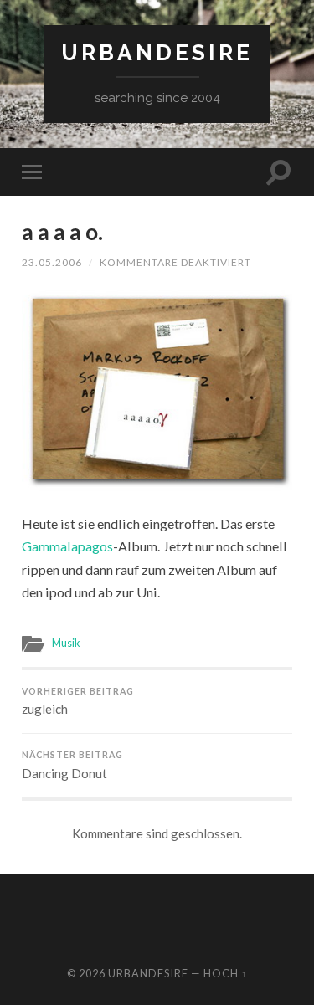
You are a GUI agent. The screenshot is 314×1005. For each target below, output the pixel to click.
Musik (66, 642)
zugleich (78, 701)
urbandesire (157, 52)
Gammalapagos (67, 546)
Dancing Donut (72, 765)
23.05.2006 (52, 262)
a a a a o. (62, 231)
